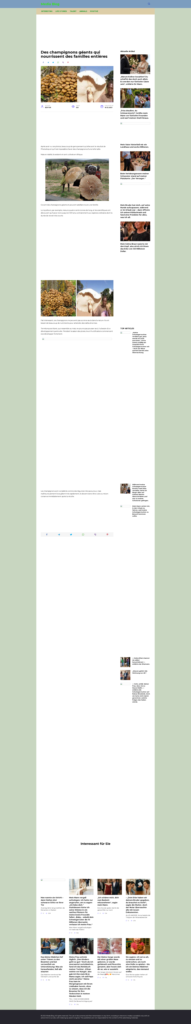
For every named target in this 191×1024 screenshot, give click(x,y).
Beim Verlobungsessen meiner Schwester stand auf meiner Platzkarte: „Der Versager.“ (134, 176)
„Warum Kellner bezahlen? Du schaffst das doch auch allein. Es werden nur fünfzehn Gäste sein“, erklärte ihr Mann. (134, 80)
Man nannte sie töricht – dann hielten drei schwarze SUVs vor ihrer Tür (52, 901)
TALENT (73, 11)
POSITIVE (94, 11)
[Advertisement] (95, 34)
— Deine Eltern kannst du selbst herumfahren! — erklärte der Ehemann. (141, 661)
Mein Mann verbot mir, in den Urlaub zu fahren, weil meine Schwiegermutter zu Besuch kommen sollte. (141, 511)
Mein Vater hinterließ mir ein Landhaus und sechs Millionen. (134, 146)
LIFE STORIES (61, 11)
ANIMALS (83, 11)
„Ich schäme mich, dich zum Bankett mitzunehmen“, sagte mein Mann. (108, 901)
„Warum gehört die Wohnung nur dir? (139, 672)
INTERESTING (47, 11)
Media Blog (50, 4)
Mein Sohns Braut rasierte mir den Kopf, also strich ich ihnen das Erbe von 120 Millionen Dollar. (134, 247)
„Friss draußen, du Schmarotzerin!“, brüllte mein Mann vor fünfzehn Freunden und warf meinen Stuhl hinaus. (134, 114)
